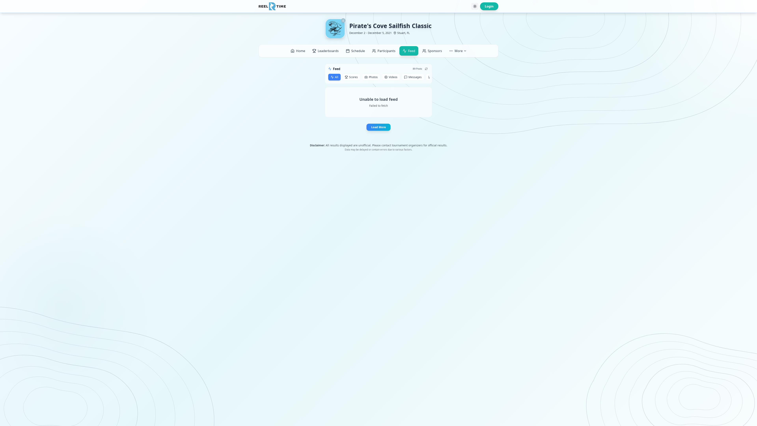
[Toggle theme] (474, 6)
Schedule (358, 51)
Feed (411, 51)
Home (300, 51)
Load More (378, 127)
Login (489, 6)
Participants (386, 51)
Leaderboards (328, 51)
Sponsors (435, 51)
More (459, 51)
